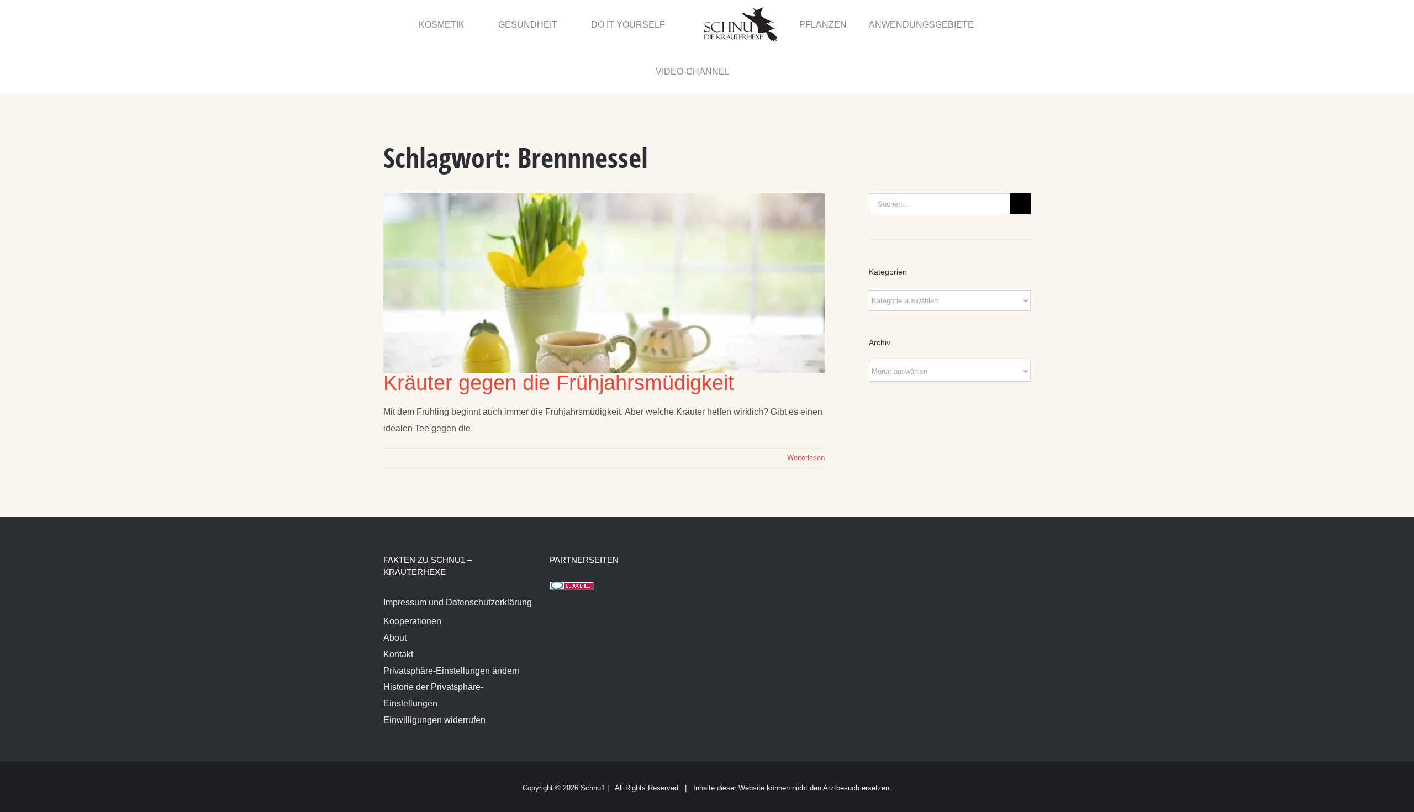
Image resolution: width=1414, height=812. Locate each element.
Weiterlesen (806, 411)
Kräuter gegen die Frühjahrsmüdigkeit (558, 336)
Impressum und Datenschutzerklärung (457, 556)
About (395, 591)
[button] (1006, 24)
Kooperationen (412, 574)
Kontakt (398, 608)
